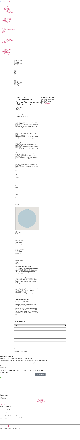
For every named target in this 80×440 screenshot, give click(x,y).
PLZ (15, 345)
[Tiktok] (6, 391)
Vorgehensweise (6, 27)
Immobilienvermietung (7, 19)
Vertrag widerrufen (4, 404)
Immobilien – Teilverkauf (8, 18)
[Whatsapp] (9, 391)
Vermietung (6, 6)
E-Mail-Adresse (4, 412)
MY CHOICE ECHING (9, 12)
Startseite (3, 3)
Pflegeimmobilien (7, 53)
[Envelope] (11, 391)
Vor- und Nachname (5, 409)
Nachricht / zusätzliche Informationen (6, 418)
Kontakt (3, 30)
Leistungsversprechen (7, 21)
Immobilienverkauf (7, 17)
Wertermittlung (6, 22)
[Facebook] (1, 391)
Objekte (3, 32)
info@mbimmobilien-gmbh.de (49, 104)
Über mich (3, 28)
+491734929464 (47, 103)
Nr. (15, 342)
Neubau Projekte (7, 9)
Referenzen (6, 13)
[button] (0, 408)
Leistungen (4, 14)
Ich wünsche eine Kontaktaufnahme (21, 351)
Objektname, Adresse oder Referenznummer (9, 415)
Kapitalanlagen (6, 8)
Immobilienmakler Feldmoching (9, 29)
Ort (15, 348)
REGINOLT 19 (8, 10)
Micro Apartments (7, 24)
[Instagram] (4, 391)
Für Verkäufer (4, 20)
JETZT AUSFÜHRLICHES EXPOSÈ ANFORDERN (49, 105)
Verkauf (5, 7)
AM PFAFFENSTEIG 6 (9, 11)
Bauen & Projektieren (7, 16)
